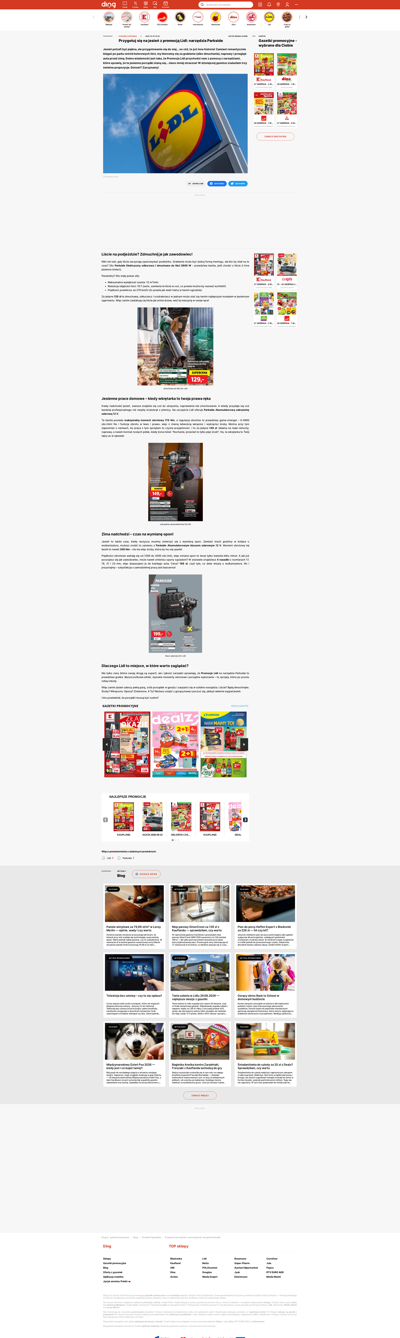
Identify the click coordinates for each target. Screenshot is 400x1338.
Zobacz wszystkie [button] (275, 136)
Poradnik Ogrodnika (151, 1237)
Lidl (109, 858)
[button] (260, 5)
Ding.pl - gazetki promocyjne (115, 1237)
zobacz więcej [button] (200, 1095)
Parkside (127, 858)
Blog (135, 1237)
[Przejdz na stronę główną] (109, 4)
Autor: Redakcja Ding (238, 36)
